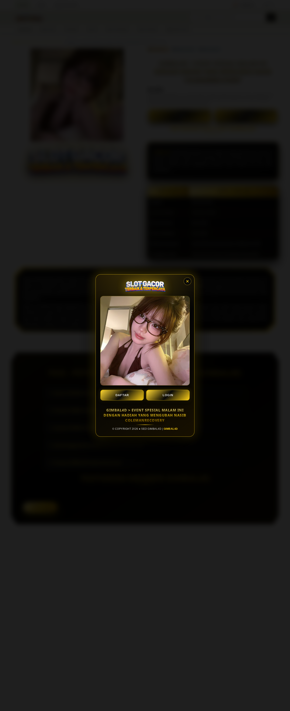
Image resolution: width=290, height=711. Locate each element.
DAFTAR (122, 395)
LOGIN (168, 395)
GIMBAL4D (171, 428)
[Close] (187, 281)
